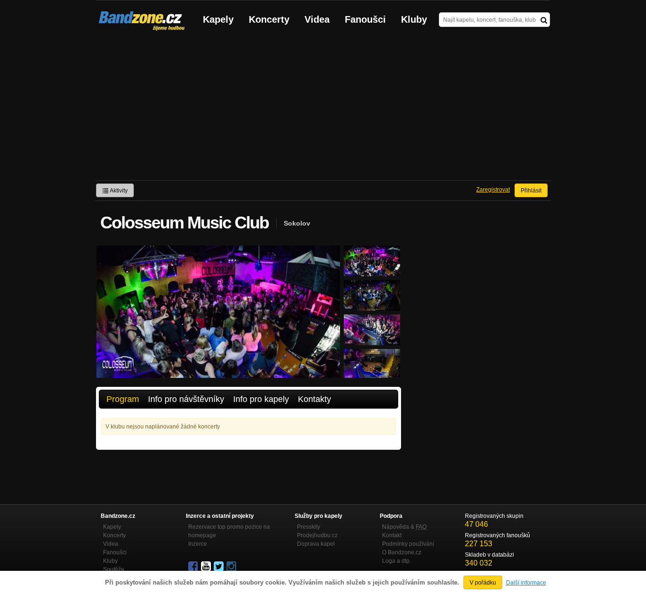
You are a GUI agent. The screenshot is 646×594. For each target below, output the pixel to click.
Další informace (526, 582)
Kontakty (314, 399)
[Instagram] (232, 566)
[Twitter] (219, 566)
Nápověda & (404, 527)
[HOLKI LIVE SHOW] (372, 272)
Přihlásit (531, 190)
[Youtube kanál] (206, 566)
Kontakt (392, 535)
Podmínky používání (408, 544)
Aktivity (118, 190)
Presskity (308, 527)
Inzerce (197, 544)
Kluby (414, 19)
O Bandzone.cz (401, 552)
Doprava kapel (316, 544)
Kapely (218, 19)
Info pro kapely (261, 399)
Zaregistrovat (493, 189)
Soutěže (113, 569)
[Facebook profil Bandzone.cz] (194, 566)
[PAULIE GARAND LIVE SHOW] (372, 341)
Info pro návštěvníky (186, 399)
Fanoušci (365, 19)
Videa (317, 19)
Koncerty (269, 19)
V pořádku (483, 582)
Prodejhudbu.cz (317, 535)
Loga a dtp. (396, 561)
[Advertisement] (323, 109)
